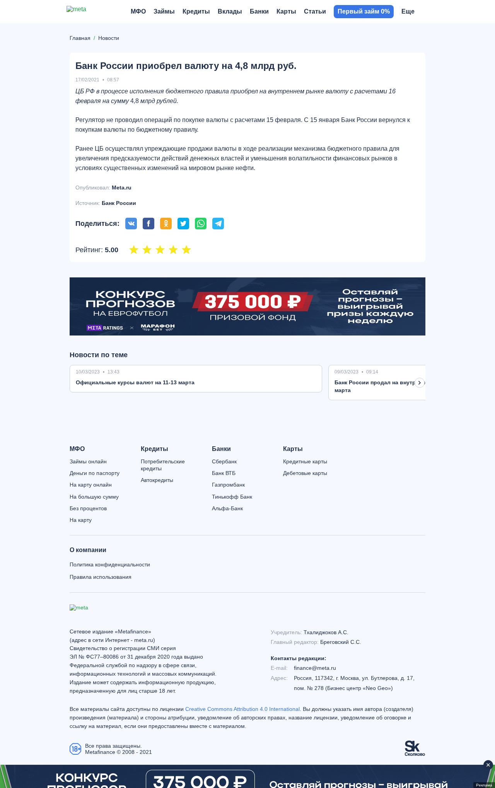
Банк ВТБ (224, 473)
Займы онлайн (88, 461)
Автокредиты (157, 480)
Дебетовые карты (305, 473)
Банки (221, 449)
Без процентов (88, 508)
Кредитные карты (305, 461)
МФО (77, 449)
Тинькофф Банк (232, 497)
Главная (80, 38)
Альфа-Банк (227, 508)
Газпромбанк (228, 485)
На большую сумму (94, 497)
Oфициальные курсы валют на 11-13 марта (135, 382)
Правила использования (100, 577)
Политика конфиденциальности (110, 564)
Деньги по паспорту (94, 473)
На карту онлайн (91, 485)
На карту (81, 520)
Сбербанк (224, 461)
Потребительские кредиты (163, 464)
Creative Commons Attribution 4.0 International (242, 709)
